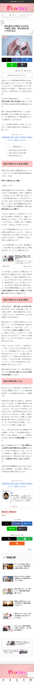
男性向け (13, 512)
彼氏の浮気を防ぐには (15, 155)
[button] (22, 65)
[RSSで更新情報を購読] (16, 506)
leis (11, 493)
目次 (14, 146)
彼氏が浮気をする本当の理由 (17, 153)
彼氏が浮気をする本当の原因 (17, 150)
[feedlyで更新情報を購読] (14, 506)
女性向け (6, 512)
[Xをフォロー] (11, 506)
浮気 (4, 515)
